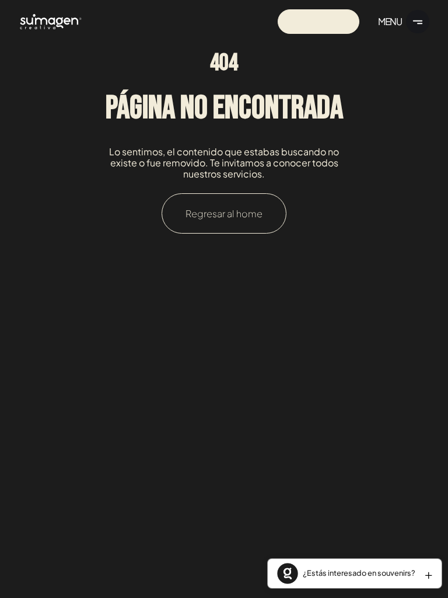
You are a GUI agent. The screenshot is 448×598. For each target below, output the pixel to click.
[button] (355, 573)
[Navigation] (51, 21)
